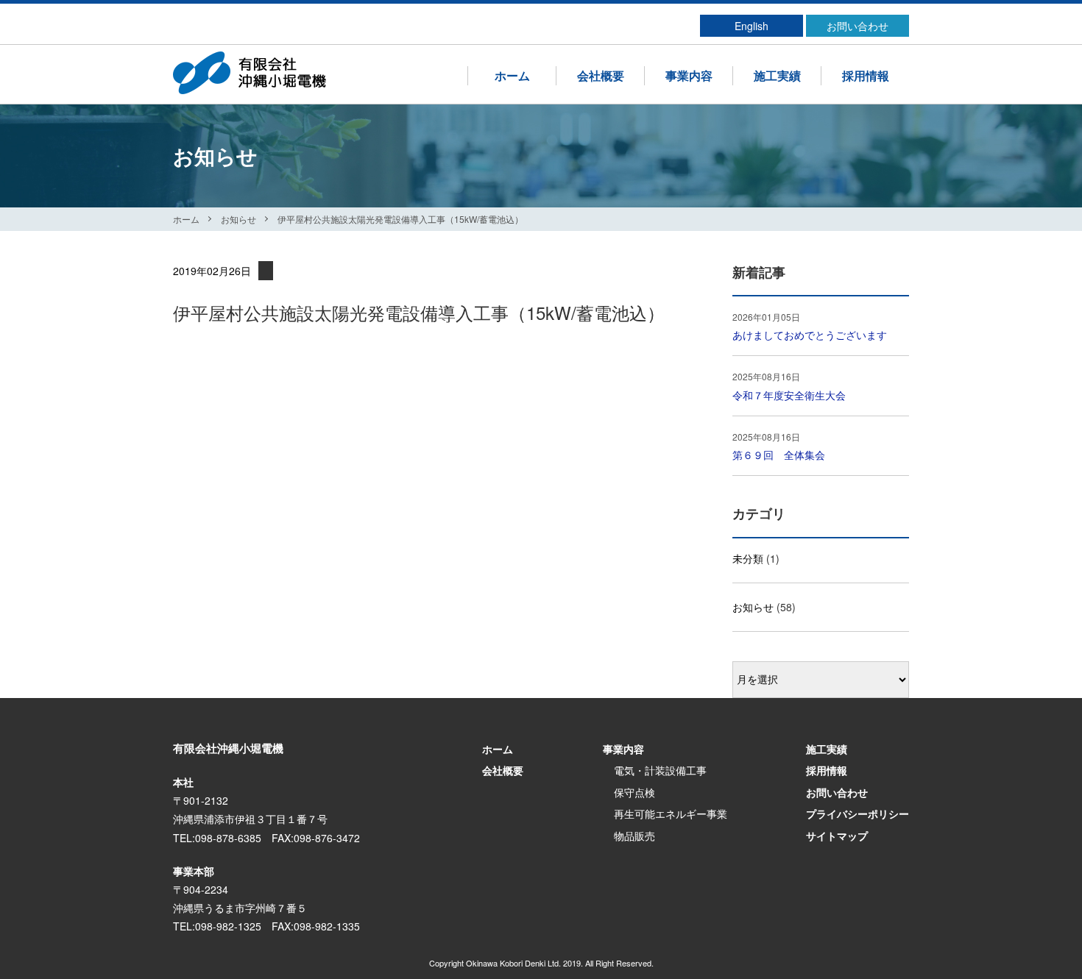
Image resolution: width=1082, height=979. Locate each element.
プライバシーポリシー (857, 813)
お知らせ (238, 219)
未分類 (747, 558)
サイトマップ (837, 835)
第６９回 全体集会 (778, 454)
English (751, 25)
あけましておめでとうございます (809, 334)
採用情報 (865, 75)
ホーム (512, 75)
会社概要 (600, 75)
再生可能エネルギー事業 (670, 813)
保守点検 (634, 792)
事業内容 (689, 75)
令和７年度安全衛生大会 (789, 395)
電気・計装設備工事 (660, 770)
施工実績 (777, 75)
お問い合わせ (857, 25)
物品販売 (634, 835)
